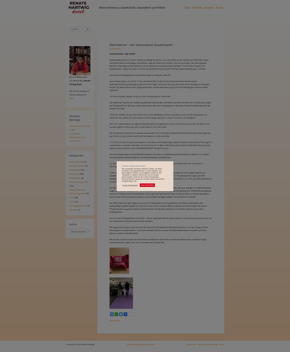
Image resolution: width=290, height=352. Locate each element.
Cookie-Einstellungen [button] (130, 185)
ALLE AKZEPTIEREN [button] (147, 185)
